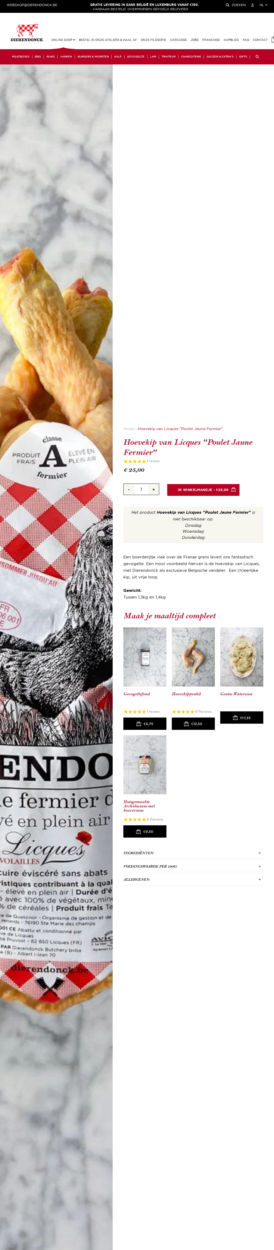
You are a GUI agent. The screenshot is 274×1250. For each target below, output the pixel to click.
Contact (260, 39)
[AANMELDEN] (252, 5)
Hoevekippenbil (186, 694)
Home (128, 429)
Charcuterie (191, 56)
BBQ (38, 56)
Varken (66, 56)
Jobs (195, 39)
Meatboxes (20, 56)
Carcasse (178, 39)
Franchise (211, 39)
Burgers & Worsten (93, 56)
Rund (51, 56)
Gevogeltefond (136, 694)
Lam (153, 56)
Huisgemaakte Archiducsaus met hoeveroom (139, 806)
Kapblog (231, 39)
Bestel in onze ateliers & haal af (108, 39)
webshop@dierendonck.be (32, 5)
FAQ (246, 39)
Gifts (243, 56)
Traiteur (169, 56)
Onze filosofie (153, 39)
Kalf (118, 56)
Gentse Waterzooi (236, 694)
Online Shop (62, 39)
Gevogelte (135, 56)
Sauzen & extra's (220, 56)
